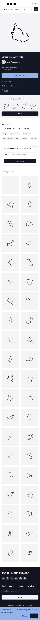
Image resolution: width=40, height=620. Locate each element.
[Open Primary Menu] (3, 4)
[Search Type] (5, 9)
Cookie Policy (22, 610)
